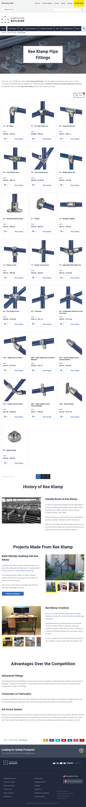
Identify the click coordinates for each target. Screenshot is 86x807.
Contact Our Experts (13, 594)
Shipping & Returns (40, 782)
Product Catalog (47, 3)
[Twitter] (57, 740)
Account (56, 3)
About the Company (9, 782)
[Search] (82, 9)
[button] (51, 587)
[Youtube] (63, 740)
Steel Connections (31, 28)
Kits (2, 28)
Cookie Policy (7, 796)
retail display (20, 571)
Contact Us (37, 789)
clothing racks (22, 568)
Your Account (7, 789)
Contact (63, 3)
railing (11, 568)
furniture (70, 616)
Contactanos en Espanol (41, 793)
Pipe (21, 28)
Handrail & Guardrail (46, 28)
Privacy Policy (38, 778)
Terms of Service (8, 793)
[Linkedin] (69, 740)
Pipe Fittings (12, 28)
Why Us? (37, 3)
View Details (18, 139)
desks (72, 614)
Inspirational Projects (9, 778)
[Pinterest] (81, 740)
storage (31, 571)
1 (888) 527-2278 (9, 9)
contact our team (22, 575)
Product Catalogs (39, 796)
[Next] (47, 476)
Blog (77, 28)
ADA (57, 28)
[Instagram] (75, 740)
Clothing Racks (67, 28)
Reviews (69, 3)
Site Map (37, 785)
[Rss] (45, 740)
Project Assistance (9, 785)
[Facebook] (51, 740)
